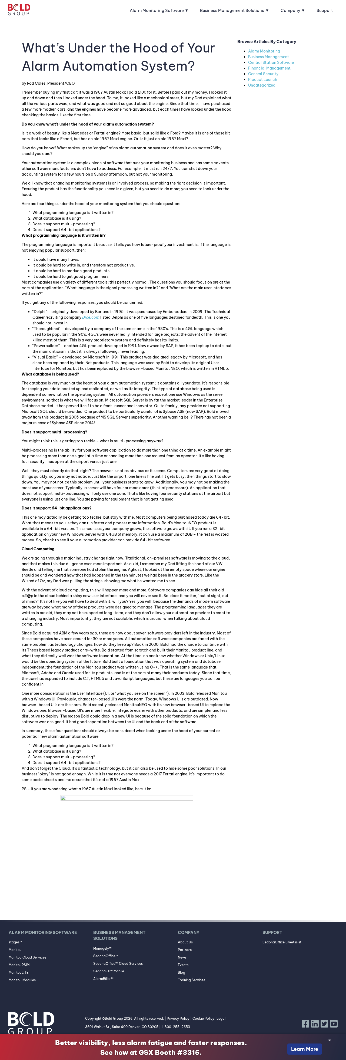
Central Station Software (271, 62)
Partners (185, 950)
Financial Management (269, 68)
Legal (221, 1018)
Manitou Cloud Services (27, 957)
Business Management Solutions (232, 10)
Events (183, 965)
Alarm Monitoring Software (157, 10)
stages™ (15, 942)
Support (325, 10)
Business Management (268, 56)
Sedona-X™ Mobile (108, 971)
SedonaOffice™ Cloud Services (118, 964)
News (182, 957)
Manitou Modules (22, 980)
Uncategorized (261, 85)
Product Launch (262, 79)
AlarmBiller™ (103, 979)
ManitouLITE (18, 972)
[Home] (19, 10)
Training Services (191, 980)
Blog (181, 972)
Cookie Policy (203, 1018)
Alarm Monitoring (264, 51)
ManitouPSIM (19, 965)
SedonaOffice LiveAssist (281, 942)
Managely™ (102, 948)
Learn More (304, 1049)
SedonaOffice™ (105, 956)
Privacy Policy (178, 1018)
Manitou (15, 950)
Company (290, 10)
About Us (185, 942)
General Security (263, 73)
